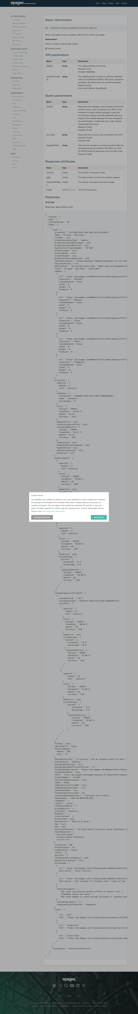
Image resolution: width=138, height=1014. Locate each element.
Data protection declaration (53, 511)
